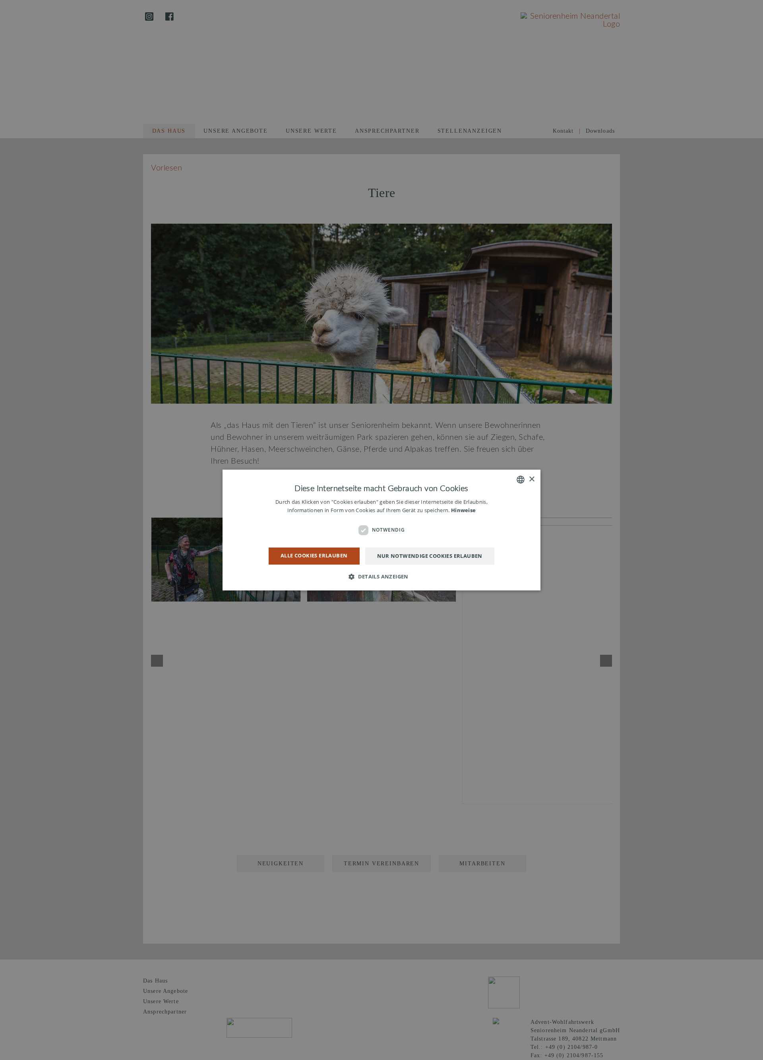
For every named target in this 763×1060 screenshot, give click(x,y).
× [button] (531, 479)
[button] (381, 576)
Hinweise (463, 510)
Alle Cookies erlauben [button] (314, 555)
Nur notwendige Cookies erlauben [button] (429, 555)
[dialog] (381, 530)
